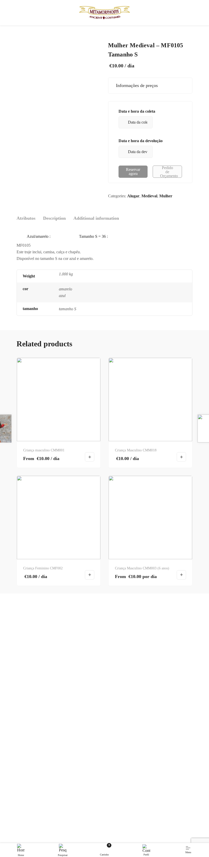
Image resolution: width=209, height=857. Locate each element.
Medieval (149, 196)
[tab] (26, 218)
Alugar (133, 196)
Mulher (165, 196)
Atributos (26, 218)
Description (54, 218)
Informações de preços (135, 85)
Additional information (96, 218)
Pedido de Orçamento (169, 172)
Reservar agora (133, 171)
